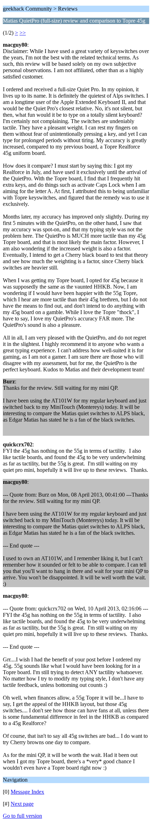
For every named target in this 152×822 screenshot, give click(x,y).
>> (22, 33)
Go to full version (22, 816)
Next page (22, 804)
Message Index (27, 792)
